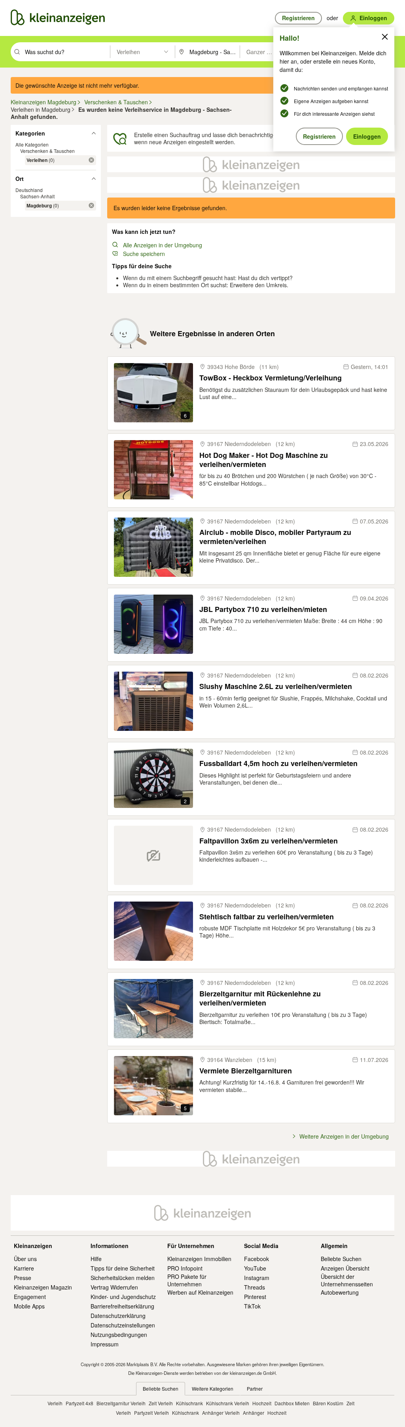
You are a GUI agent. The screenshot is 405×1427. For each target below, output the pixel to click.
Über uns (25, 1259)
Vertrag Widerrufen (114, 1287)
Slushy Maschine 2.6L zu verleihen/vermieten (275, 686)
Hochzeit (261, 1403)
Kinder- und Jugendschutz (123, 1297)
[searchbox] (66, 51)
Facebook (256, 1259)
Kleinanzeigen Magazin (43, 1287)
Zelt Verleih (161, 1403)
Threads (254, 1287)
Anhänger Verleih (221, 1412)
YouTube (255, 1268)
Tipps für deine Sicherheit (123, 1268)
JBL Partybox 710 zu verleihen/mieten (263, 609)
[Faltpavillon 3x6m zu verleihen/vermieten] (153, 855)
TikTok (252, 1306)
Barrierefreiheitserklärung (122, 1306)
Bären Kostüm (328, 1403)
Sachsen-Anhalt (37, 196)
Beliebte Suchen (341, 1259)
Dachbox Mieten (292, 1403)
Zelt (350, 1403)
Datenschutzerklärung (118, 1316)
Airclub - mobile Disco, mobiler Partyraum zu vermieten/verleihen (275, 537)
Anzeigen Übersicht (345, 1268)
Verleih (54, 1403)
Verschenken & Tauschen (47, 150)
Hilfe (96, 1259)
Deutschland (29, 189)
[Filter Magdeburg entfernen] (91, 205)
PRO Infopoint (184, 1268)
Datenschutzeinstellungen (123, 1325)
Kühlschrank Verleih (227, 1403)
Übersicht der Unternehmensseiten (347, 1280)
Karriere (24, 1268)
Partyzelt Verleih (151, 1412)
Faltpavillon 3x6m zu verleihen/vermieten (268, 840)
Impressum (105, 1344)
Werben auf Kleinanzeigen (200, 1292)
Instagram (256, 1278)
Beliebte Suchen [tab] (160, 1388)
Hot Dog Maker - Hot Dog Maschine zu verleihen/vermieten (263, 460)
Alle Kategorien (32, 144)
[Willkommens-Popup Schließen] (385, 36)
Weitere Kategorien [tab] (212, 1388)
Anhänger (253, 1412)
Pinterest (255, 1297)
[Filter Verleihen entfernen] (91, 160)
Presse (22, 1278)
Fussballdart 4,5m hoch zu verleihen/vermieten (278, 763)
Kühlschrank (189, 1403)
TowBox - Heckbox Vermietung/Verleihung (270, 377)
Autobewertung (340, 1292)
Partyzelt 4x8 (79, 1403)
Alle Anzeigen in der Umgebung (162, 245)
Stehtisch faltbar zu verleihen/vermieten (266, 916)
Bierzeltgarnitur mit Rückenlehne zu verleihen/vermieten (260, 998)
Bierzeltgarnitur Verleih (121, 1403)
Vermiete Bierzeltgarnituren (245, 1070)
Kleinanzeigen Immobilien (199, 1259)
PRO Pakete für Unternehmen (186, 1280)
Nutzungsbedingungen (119, 1335)
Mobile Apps (29, 1306)
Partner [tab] (255, 1388)
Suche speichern (144, 254)
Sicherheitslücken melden (123, 1278)
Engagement (30, 1297)
